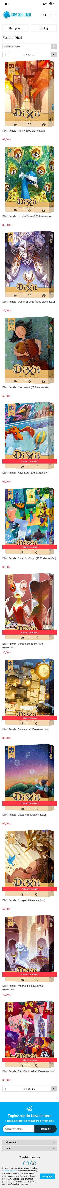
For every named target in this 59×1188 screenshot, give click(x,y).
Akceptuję (47, 1176)
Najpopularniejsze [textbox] (12, 46)
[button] (52, 4)
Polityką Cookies (11, 1171)
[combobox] (29, 46)
